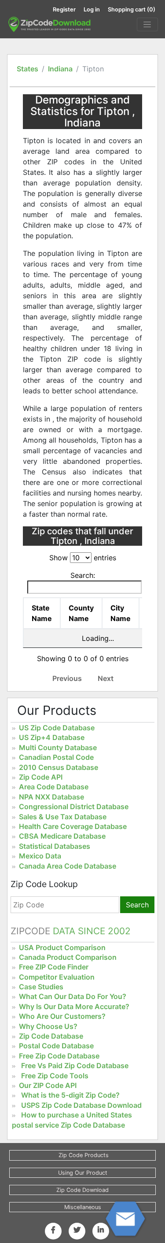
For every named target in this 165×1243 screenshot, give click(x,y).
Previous (67, 678)
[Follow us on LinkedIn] (101, 1229)
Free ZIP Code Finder (53, 966)
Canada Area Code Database (67, 866)
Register (64, 9)
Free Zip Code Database (59, 1055)
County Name (81, 613)
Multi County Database (58, 747)
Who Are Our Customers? (62, 1016)
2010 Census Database (58, 767)
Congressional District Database (73, 806)
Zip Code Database (51, 1036)
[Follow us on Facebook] (53, 1229)
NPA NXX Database (51, 796)
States (27, 68)
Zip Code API (40, 777)
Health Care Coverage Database (73, 826)
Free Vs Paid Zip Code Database (74, 1065)
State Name (42, 613)
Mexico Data (40, 855)
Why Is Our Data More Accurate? (74, 1006)
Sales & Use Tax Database (62, 816)
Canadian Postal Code (56, 757)
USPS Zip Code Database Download (81, 1105)
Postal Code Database (56, 1045)
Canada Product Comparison (68, 957)
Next (106, 678)
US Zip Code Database (57, 727)
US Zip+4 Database (51, 737)
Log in (92, 9)
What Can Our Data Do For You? (72, 996)
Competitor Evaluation (57, 977)
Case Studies (41, 986)
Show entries (82, 557)
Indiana (60, 68)
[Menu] (147, 25)
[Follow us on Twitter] (77, 1229)
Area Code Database (53, 786)
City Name (120, 613)
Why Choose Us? (48, 1026)
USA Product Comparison (62, 947)
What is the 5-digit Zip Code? (70, 1095)
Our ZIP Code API (48, 1085)
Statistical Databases (54, 846)
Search (137, 904)
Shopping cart (131, 9)
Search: (82, 575)
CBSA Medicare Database (62, 836)
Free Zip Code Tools (54, 1075)
